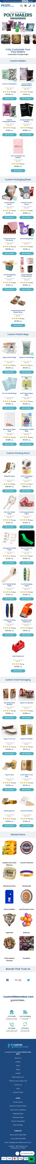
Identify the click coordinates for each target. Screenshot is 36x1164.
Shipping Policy (18, 1114)
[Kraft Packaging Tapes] (27, 466)
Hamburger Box (9, 811)
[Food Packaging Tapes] (27, 574)
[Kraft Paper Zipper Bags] (27, 384)
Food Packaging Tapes (26, 585)
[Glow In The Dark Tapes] (27, 538)
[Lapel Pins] (9, 920)
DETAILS (30, 1)
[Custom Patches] (26, 847)
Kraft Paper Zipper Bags (26, 394)
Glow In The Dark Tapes (26, 549)
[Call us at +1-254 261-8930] (30, 6)
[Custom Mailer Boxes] (9, 193)
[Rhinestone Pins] (9, 873)
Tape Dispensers (18, 656)
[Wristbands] (26, 873)
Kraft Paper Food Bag (27, 775)
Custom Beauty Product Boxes (26, 275)
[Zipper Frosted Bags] (27, 348)
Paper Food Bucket (26, 703)
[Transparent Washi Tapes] (9, 538)
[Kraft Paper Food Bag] (27, 765)
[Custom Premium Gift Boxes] (9, 229)
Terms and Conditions (18, 1110)
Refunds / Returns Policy (18, 1106)
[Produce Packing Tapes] (9, 610)
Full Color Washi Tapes (9, 513)
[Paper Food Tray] (9, 729)
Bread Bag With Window (9, 703)
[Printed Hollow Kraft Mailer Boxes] (18, 301)
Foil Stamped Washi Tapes (27, 513)
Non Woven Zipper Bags (9, 430)
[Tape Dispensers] (18, 646)
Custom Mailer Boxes (9, 203)
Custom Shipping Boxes (9, 275)
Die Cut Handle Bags (9, 393)
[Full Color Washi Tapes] (9, 502)
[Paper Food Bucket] (27, 693)
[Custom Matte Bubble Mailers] (27, 74)
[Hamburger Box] (9, 801)
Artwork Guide (18, 1092)
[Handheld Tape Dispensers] (27, 610)
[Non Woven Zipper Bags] (9, 420)
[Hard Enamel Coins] (26, 896)
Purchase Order (18, 1117)
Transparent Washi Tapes (9, 549)
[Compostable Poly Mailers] (27, 110)
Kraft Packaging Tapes (26, 477)
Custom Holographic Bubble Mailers (9, 121)
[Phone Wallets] (9, 896)
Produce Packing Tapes (9, 621)
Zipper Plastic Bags (9, 357)
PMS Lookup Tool (18, 1077)
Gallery (18, 1062)
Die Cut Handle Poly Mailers (18, 156)
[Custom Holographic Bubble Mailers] (9, 110)
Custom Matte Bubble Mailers (26, 85)
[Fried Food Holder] (27, 729)
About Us (18, 1058)
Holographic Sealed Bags (27, 430)
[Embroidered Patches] (9, 943)
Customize (10, 98)
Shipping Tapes (9, 476)
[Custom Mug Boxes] (27, 229)
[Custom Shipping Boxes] (9, 265)
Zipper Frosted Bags (26, 357)
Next (33, 39)
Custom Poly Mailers (9, 84)
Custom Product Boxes (26, 203)
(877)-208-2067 (20, 1135)
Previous (2, 39)
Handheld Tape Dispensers (26, 621)
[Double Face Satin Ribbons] (9, 847)
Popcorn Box (9, 775)
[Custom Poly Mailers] (9, 74)
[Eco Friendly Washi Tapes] (9, 574)
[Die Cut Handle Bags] (9, 384)
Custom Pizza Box (26, 811)
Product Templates (18, 1121)
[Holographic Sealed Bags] (27, 420)
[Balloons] (26, 920)
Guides (18, 1073)
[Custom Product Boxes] (27, 193)
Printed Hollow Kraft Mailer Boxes (18, 311)
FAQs (18, 1066)
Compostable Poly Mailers (26, 120)
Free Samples (18, 1125)
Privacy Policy (18, 1102)
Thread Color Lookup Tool (18, 1081)
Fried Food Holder (26, 739)
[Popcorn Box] (9, 765)
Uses (18, 1088)
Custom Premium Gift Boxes (9, 239)
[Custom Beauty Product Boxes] (27, 265)
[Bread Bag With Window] (9, 693)
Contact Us (18, 1085)
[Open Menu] (33, 5)
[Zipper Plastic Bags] (9, 348)
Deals (18, 1069)
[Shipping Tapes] (9, 466)
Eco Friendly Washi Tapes (9, 585)
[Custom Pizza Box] (27, 801)
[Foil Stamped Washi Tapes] (27, 502)
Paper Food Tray (9, 739)
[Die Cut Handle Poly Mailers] (18, 146)
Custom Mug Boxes (26, 239)
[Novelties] (26, 943)
